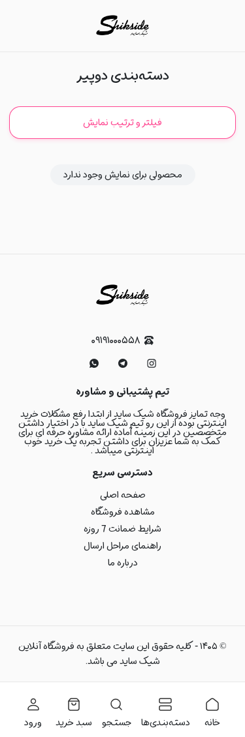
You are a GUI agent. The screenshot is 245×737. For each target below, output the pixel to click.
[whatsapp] (94, 363)
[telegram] (122, 363)
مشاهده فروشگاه (123, 512)
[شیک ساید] (122, 25)
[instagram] (151, 363)
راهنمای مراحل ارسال (122, 546)
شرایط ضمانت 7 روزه (122, 529)
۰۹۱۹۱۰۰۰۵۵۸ (115, 341)
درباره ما (123, 563)
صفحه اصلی (123, 495)
